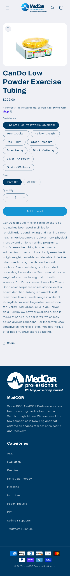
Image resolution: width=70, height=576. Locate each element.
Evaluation (14, 462)
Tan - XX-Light (16, 133)
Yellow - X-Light (45, 133)
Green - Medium (41, 142)
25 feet (34, 182)
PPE (9, 512)
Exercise (12, 470)
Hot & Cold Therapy (19, 478)
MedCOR (28, 566)
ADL (10, 453)
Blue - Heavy (15, 150)
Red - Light (14, 142)
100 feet (12, 182)
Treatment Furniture (20, 529)
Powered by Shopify (44, 566)
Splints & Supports (19, 520)
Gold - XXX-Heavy (18, 167)
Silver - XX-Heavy (18, 158)
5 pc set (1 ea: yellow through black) (31, 125)
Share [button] (11, 343)
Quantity (8, 190)
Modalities (13, 495)
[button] (7, 8)
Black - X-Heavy (43, 150)
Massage (13, 487)
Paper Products (17, 504)
